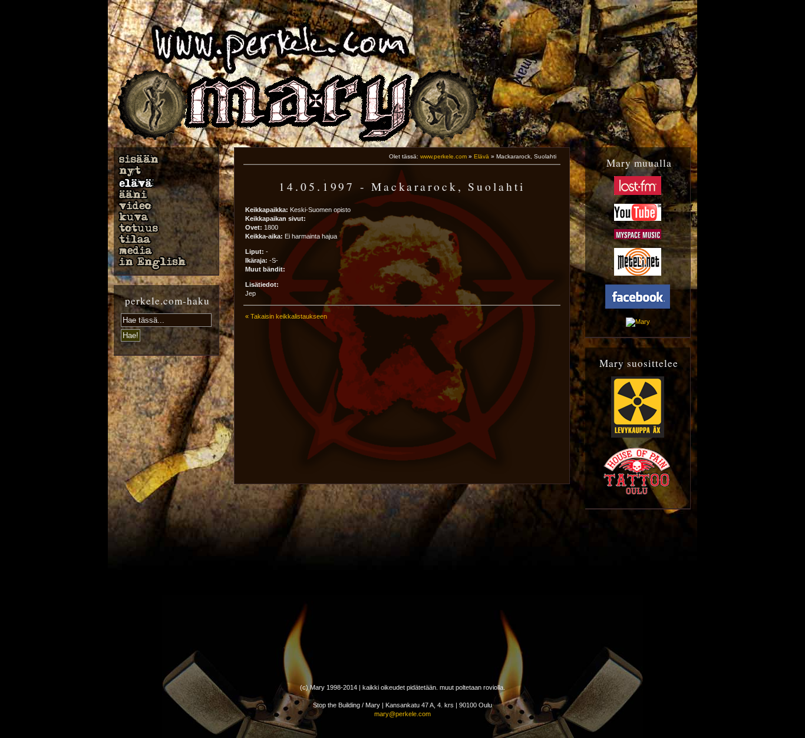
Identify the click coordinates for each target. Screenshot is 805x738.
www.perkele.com (443, 156)
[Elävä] (161, 183)
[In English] (161, 263)
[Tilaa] (161, 239)
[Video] (161, 205)
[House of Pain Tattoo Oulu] (637, 493)
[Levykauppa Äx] (637, 435)
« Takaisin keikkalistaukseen (286, 316)
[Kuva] (161, 216)
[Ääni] (161, 194)
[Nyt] (161, 171)
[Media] (161, 250)
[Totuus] (161, 228)
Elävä (481, 156)
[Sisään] (161, 159)
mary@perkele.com (402, 713)
